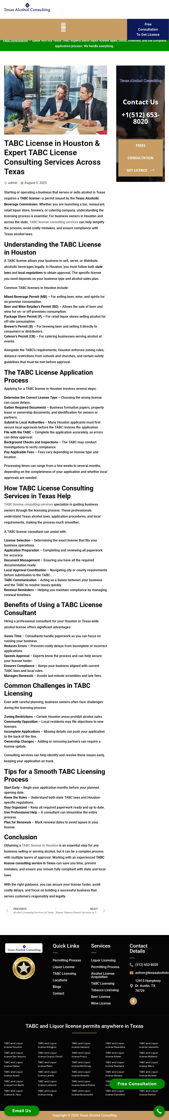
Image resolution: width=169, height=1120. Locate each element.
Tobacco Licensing (105, 990)
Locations (60, 980)
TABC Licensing (64, 974)
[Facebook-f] (133, 1001)
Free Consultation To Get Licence (148, 29)
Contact (58, 993)
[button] (63, 29)
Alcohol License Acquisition (103, 975)
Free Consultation (137, 1081)
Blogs (57, 987)
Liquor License (64, 967)
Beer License (100, 997)
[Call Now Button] (159, 1111)
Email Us (21, 1110)
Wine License (101, 1003)
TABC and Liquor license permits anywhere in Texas (84, 1026)
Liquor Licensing (103, 960)
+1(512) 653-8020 (141, 118)
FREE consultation (15, 40)
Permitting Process (67, 960)
